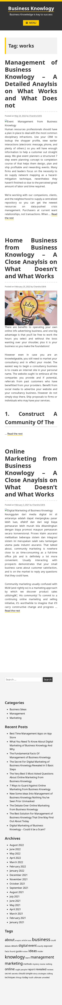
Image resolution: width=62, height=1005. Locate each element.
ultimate (37, 977)
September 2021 (19, 887)
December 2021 (19, 875)
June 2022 (15, 849)
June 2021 (15, 900)
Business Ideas (18, 709)
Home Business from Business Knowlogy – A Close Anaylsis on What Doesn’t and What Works (31, 258)
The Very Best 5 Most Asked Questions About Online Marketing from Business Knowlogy (31, 777)
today (25, 977)
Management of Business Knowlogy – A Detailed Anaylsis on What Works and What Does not (31, 83)
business (41, 939)
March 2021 (16, 913)
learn (27, 958)
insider (40, 951)
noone (42, 964)
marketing (14, 963)
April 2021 (15, 909)
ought (17, 969)
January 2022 (17, 870)
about (9, 939)
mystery (36, 964)
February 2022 (18, 866)
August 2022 (17, 845)
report (31, 969)
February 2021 (18, 918)
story (35, 973)
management (42, 957)
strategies (42, 973)
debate (8, 946)
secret (8, 973)
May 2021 (15, 905)
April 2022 (15, 857)
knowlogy (15, 957)
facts (7, 951)
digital (23, 945)
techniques (10, 977)
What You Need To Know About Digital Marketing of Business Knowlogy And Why (31, 745)
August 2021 (17, 892)
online (10, 969)
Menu (32, 22)
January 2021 (17, 922)
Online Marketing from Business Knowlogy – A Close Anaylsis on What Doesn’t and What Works (31, 472)
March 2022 (16, 862)
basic (29, 940)
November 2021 (19, 879)
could (53, 940)
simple (29, 973)
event (32, 945)
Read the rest (15, 433)
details (14, 945)
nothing (49, 964)
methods (27, 964)
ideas (32, 950)
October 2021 (17, 883)
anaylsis (18, 940)
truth (31, 977)
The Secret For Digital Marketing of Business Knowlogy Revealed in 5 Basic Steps (32, 765)
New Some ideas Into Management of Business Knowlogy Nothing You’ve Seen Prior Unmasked (31, 797)
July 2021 (15, 896)
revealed (41, 969)
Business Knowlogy (31, 8)
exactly (40, 946)
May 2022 (15, 853)
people (24, 969)
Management (17, 713)
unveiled (46, 977)
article (24, 940)
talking (50, 973)
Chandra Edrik (35, 115)
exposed (48, 945)
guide (19, 951)
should (22, 973)
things (19, 977)
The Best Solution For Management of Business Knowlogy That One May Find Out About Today (32, 817)
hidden (25, 951)
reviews (50, 969)
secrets (15, 973)
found (12, 951)
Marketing (16, 717)
